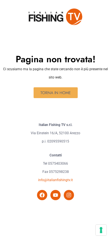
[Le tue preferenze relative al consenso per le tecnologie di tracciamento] (101, 230)
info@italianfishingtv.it (55, 180)
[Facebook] (42, 195)
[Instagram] (69, 195)
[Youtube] (55, 195)
